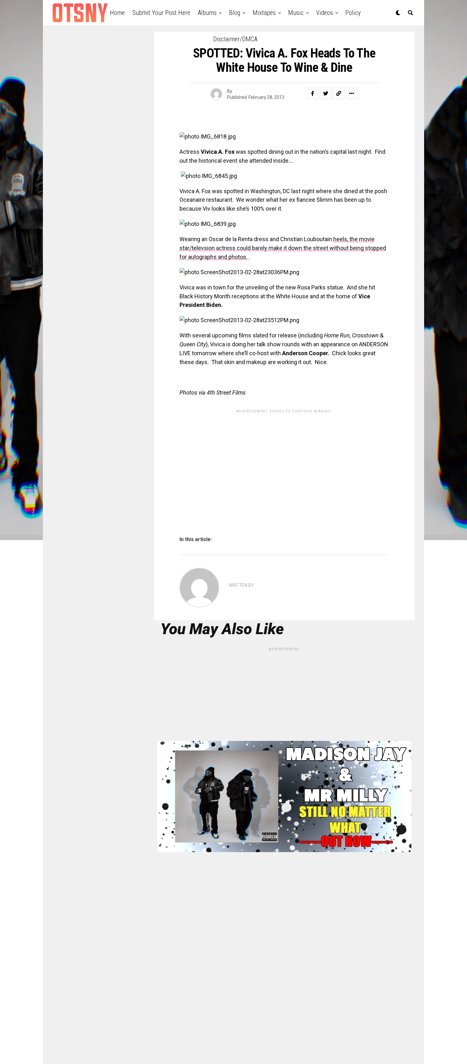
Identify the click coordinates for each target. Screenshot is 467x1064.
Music (296, 13)
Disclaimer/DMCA (235, 39)
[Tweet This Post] (325, 93)
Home (117, 13)
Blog (234, 13)
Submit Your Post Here (161, 13)
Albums (207, 13)
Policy (353, 13)
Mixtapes (264, 13)
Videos (324, 13)
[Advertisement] (284, 460)
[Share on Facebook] (312, 93)
